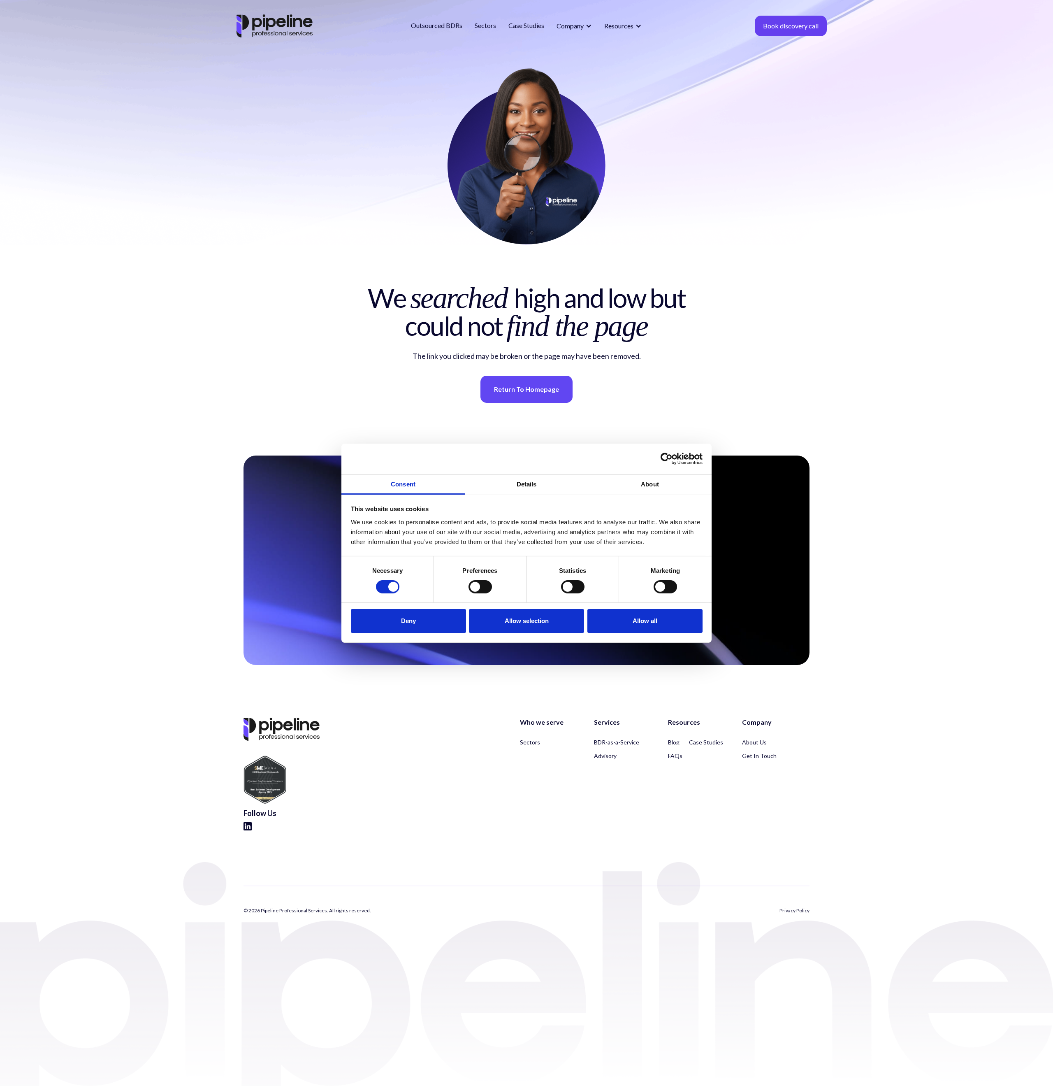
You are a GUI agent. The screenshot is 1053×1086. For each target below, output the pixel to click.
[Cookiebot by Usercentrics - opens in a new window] (667, 459)
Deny (408, 620)
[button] (574, 26)
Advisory (605, 755)
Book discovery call (791, 26)
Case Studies (526, 25)
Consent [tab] (403, 483)
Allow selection (527, 620)
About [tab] (650, 483)
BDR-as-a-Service (616, 742)
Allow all (645, 620)
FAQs (675, 755)
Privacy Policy (794, 910)
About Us (754, 742)
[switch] (480, 586)
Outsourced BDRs (436, 25)
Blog (674, 742)
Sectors (485, 25)
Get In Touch (759, 755)
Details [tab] (527, 483)
